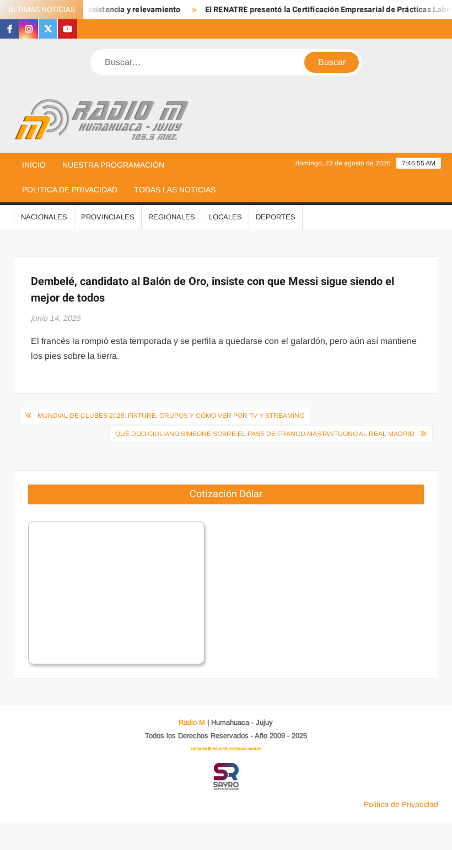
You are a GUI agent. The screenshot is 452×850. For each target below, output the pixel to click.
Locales (225, 217)
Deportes (275, 217)
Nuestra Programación (113, 164)
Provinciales (107, 217)
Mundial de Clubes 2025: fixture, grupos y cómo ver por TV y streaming (170, 415)
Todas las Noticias (175, 189)
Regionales (171, 217)
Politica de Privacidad (69, 189)
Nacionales (44, 217)
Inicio (34, 164)
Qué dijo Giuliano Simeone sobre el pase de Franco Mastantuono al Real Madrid (265, 434)
